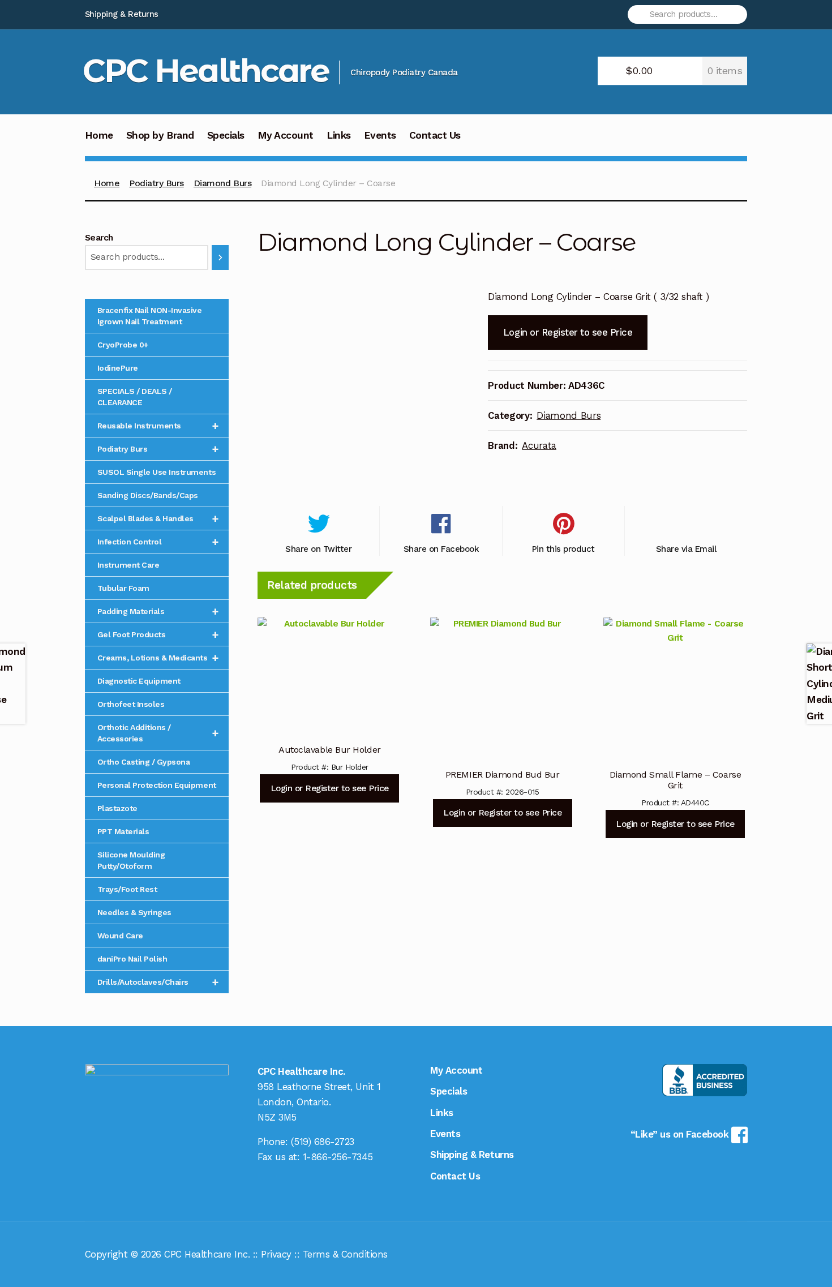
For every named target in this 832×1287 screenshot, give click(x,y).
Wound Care (120, 935)
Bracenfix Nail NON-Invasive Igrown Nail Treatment (149, 316)
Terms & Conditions (345, 1254)
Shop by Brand (160, 135)
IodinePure (117, 367)
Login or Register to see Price (567, 332)
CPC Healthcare (206, 70)
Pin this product (563, 549)
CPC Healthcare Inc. (207, 1254)
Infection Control (158, 541)
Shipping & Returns (121, 14)
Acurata (539, 445)
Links (339, 135)
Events (380, 135)
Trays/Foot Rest (127, 889)
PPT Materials (123, 831)
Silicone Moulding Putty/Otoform (131, 860)
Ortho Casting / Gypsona (143, 761)
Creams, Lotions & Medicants (158, 657)
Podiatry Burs (156, 183)
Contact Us (435, 135)
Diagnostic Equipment (139, 680)
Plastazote (117, 808)
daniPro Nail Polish (132, 958)
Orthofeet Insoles (131, 704)
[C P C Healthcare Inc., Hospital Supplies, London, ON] (704, 1080)
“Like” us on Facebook (681, 1134)
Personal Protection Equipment (156, 785)
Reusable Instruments (158, 425)
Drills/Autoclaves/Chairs (158, 982)
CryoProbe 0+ (122, 344)
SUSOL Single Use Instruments (156, 472)
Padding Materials (158, 611)
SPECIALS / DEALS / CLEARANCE (134, 397)
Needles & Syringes (134, 912)
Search (99, 238)
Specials (226, 135)
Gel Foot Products (158, 634)
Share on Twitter (318, 549)
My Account (286, 135)
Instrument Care (128, 564)
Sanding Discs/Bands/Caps (147, 495)
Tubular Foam (123, 588)
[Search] (220, 257)
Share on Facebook (441, 549)
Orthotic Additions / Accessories (158, 733)
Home (99, 135)
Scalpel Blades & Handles (158, 518)
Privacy (276, 1254)
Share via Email (686, 549)
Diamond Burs (222, 183)
